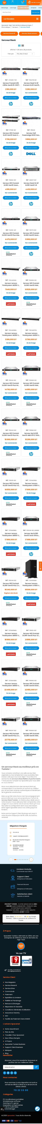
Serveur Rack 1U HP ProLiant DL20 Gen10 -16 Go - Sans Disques (31, 84)
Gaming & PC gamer (11, 1103)
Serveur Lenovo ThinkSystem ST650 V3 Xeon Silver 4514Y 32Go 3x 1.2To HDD (31, 584)
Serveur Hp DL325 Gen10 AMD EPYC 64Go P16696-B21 (31, 434)
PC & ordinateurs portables (13, 1099)
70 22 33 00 (21, 1090)
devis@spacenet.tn (14, 970)
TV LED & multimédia (10, 1107)
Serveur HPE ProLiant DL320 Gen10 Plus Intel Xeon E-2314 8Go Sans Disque (11, 234)
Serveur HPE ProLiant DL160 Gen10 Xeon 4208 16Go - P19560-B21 (11, 184)
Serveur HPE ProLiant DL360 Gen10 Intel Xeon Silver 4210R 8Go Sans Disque (31, 284)
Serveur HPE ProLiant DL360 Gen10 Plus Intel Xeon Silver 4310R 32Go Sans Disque (11, 384)
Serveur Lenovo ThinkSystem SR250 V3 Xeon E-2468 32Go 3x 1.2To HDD (31, 334)
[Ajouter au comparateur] (9, 68)
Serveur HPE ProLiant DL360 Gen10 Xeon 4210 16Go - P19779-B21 (31, 234)
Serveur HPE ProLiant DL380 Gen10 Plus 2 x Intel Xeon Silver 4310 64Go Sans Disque (11, 584)
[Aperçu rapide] (13, 68)
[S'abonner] (36, 1067)
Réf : (6, 80)
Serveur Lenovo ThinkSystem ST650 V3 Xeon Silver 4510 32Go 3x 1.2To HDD (31, 484)
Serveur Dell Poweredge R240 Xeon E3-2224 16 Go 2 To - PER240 (31, 134)
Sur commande (31, 93)
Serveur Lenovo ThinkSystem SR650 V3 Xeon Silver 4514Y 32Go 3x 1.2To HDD (11, 634)
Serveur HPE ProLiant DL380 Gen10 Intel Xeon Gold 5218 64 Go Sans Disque (31, 735)
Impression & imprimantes (13, 1105)
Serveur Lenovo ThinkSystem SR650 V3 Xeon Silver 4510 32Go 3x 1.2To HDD (11, 534)
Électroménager (9, 1109)
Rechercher (35, 12)
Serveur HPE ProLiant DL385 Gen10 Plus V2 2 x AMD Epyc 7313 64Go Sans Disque (31, 634)
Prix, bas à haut (22, 54)
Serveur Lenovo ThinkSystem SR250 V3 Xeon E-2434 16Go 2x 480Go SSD (11, 284)
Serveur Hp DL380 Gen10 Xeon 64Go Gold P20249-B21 (31, 534)
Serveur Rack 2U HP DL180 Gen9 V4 (31, 184)
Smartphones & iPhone (11, 1101)
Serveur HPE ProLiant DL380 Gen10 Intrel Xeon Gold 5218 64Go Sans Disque (31, 685)
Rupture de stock (11, 593)
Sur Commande (31, 193)
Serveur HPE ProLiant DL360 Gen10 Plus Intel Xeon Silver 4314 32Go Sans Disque (11, 434)
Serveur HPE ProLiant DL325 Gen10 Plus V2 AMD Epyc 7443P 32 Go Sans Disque (11, 484)
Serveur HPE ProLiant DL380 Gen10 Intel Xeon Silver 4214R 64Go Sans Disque (31, 384)
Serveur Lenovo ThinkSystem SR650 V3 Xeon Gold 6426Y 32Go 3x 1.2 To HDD (11, 685)
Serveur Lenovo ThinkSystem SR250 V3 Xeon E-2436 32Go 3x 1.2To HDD (11, 334)
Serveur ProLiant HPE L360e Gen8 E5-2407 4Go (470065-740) (11, 84)
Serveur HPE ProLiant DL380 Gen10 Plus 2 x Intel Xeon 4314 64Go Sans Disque (10, 735)
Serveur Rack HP (9, 33)
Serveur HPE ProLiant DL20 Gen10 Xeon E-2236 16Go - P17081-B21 (11, 134)
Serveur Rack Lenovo (29, 33)
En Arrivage (10, 93)
